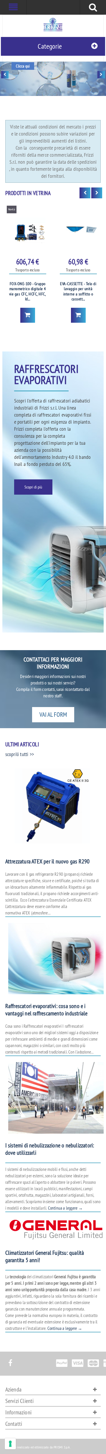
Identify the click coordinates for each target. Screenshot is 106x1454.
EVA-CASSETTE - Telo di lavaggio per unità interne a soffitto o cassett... (78, 291)
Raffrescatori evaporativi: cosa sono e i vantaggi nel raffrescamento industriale (46, 1009)
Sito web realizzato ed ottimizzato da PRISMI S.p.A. (38, 1447)
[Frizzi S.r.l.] (53, 24)
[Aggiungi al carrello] (27, 315)
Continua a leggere (65, 1208)
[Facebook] (10, 1359)
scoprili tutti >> (19, 754)
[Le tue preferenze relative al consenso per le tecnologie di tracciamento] (10, 1443)
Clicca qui (23, 66)
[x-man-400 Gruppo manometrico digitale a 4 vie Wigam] (28, 229)
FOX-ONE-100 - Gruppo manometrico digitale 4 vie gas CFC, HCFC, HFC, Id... (27, 291)
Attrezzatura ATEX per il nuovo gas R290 (47, 861)
